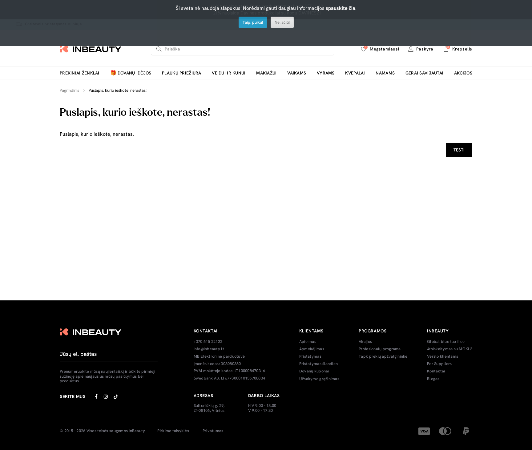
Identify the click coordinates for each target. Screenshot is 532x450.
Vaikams (296, 73)
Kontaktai (436, 371)
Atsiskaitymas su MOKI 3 (449, 349)
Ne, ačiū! (282, 22)
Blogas (433, 378)
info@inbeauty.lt (209, 349)
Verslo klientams (442, 356)
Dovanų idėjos (130, 73)
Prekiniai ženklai (79, 73)
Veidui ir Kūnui (228, 73)
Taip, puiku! (253, 22)
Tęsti (459, 150)
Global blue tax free (446, 341)
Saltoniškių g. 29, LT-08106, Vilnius (209, 408)
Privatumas (213, 430)
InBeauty (137, 430)
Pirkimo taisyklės (173, 430)
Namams (385, 73)
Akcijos (463, 73)
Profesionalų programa (380, 349)
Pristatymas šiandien (318, 363)
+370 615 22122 (208, 341)
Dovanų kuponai (314, 371)
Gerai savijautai (424, 73)
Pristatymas (310, 356)
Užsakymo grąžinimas (319, 378)
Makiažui (266, 73)
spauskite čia (340, 8)
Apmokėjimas (311, 349)
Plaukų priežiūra (181, 73)
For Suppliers (439, 363)
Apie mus (307, 341)
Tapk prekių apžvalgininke (383, 356)
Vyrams (326, 73)
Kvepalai (355, 73)
